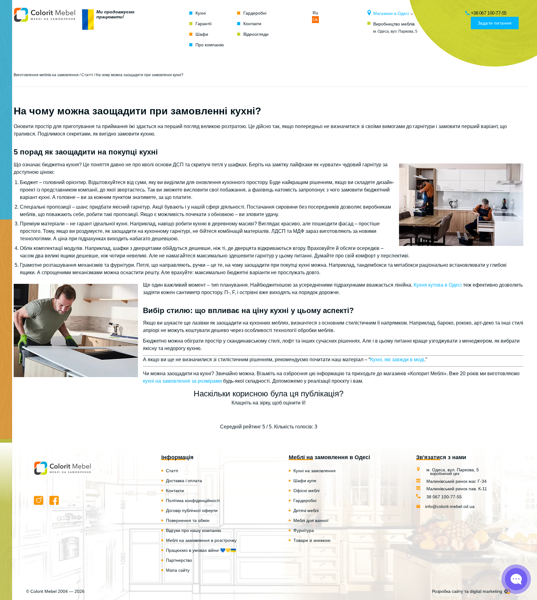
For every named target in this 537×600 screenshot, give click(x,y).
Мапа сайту (178, 570)
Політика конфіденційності (193, 500)
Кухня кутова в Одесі (438, 285)
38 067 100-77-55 (443, 496)
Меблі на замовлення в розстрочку (201, 540)
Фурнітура (303, 530)
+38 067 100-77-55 (489, 13)
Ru (315, 12)
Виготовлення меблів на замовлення (46, 75)
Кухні (200, 13)
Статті (87, 75)
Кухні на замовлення (314, 470)
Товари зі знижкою (312, 540)
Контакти (252, 23)
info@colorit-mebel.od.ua (450, 506)
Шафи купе (304, 480)
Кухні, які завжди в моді (397, 359)
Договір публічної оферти (192, 510)
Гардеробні (254, 13)
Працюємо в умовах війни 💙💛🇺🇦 (201, 550)
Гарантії (203, 23)
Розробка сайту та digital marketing (467, 591)
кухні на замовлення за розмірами (182, 381)
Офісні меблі (306, 490)
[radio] (247, 415)
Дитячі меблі (306, 510)
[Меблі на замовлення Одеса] (45, 28)
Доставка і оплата (184, 480)
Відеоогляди (255, 34)
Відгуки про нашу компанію (193, 530)
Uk (315, 19)
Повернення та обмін (187, 520)
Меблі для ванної (310, 520)
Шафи (201, 34)
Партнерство (179, 560)
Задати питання (495, 23)
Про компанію (209, 44)
